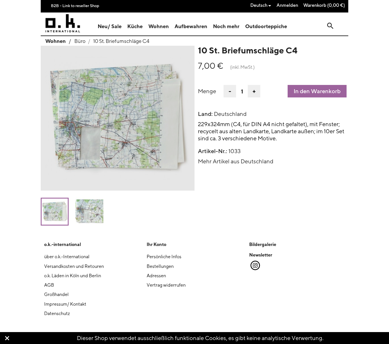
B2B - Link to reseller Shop (75, 5)
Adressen (156, 275)
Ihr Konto (156, 244)
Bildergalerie (262, 244)
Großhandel (56, 294)
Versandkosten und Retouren (74, 266)
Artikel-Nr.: (212, 151)
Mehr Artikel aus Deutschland (235, 161)
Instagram (255, 265)
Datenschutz (57, 313)
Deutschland (230, 114)
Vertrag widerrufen (166, 285)
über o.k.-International (66, 256)
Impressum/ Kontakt (65, 304)
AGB (49, 285)
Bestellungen (160, 266)
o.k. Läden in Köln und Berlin (72, 275)
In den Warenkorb (317, 91)
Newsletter (260, 255)
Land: (205, 114)
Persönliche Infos (164, 256)
